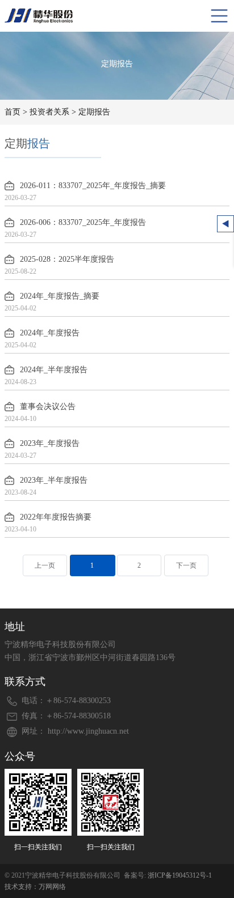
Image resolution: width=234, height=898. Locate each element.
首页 (12, 112)
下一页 (186, 565)
